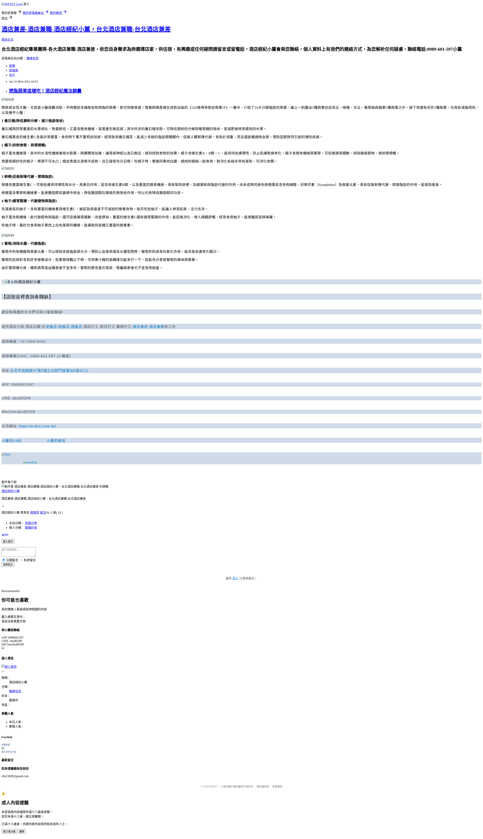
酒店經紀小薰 (11, 491)
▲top (5, 534)
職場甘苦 (32, 58)
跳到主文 (8, 39)
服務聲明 (277, 786)
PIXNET (213, 786)
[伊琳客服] (3, 748)
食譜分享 (31, 523)
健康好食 (31, 527)
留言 (43, 512)
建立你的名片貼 (9, 752)
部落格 (13, 70)
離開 (21, 831)
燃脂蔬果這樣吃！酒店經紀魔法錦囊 (45, 90)
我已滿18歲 (9, 831)
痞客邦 (34, 512)
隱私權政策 (263, 786)
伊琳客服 (6, 745)
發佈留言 (8, 564)
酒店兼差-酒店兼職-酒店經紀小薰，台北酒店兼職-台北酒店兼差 (86, 29)
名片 (12, 75)
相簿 (12, 65)
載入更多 (8, 541)
